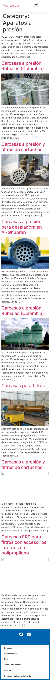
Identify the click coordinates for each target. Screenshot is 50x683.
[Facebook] (21, 634)
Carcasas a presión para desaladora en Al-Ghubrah (21, 227)
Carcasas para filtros (23, 385)
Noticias (7, 670)
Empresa (8, 648)
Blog (6, 659)
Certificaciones (10, 654)
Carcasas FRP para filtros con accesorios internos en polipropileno (23, 545)
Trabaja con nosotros (13, 665)
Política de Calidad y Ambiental (17, 676)
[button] (36, 5)
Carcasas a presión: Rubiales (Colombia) (22, 65)
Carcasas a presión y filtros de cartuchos (23, 146)
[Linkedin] (29, 634)
